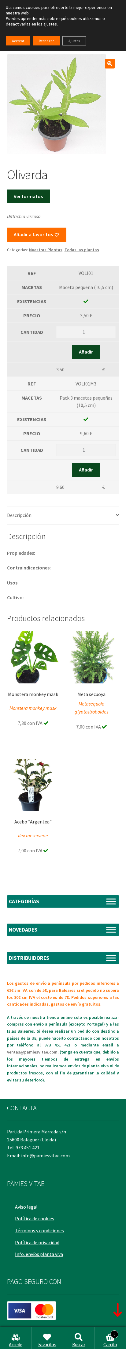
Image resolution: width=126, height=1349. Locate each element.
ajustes (50, 24)
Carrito (110, 1340)
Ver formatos (28, 196)
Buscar (78, 1344)
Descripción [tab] (19, 515)
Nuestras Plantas (45, 249)
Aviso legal (26, 1207)
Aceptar (18, 40)
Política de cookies (34, 1218)
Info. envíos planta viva (39, 1254)
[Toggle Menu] (111, 901)
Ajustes (74, 40)
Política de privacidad (37, 1242)
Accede (15, 1344)
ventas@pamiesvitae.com (32, 1052)
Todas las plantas (82, 249)
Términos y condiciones (39, 1230)
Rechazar (46, 40)
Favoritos (47, 1344)
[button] (110, 63)
